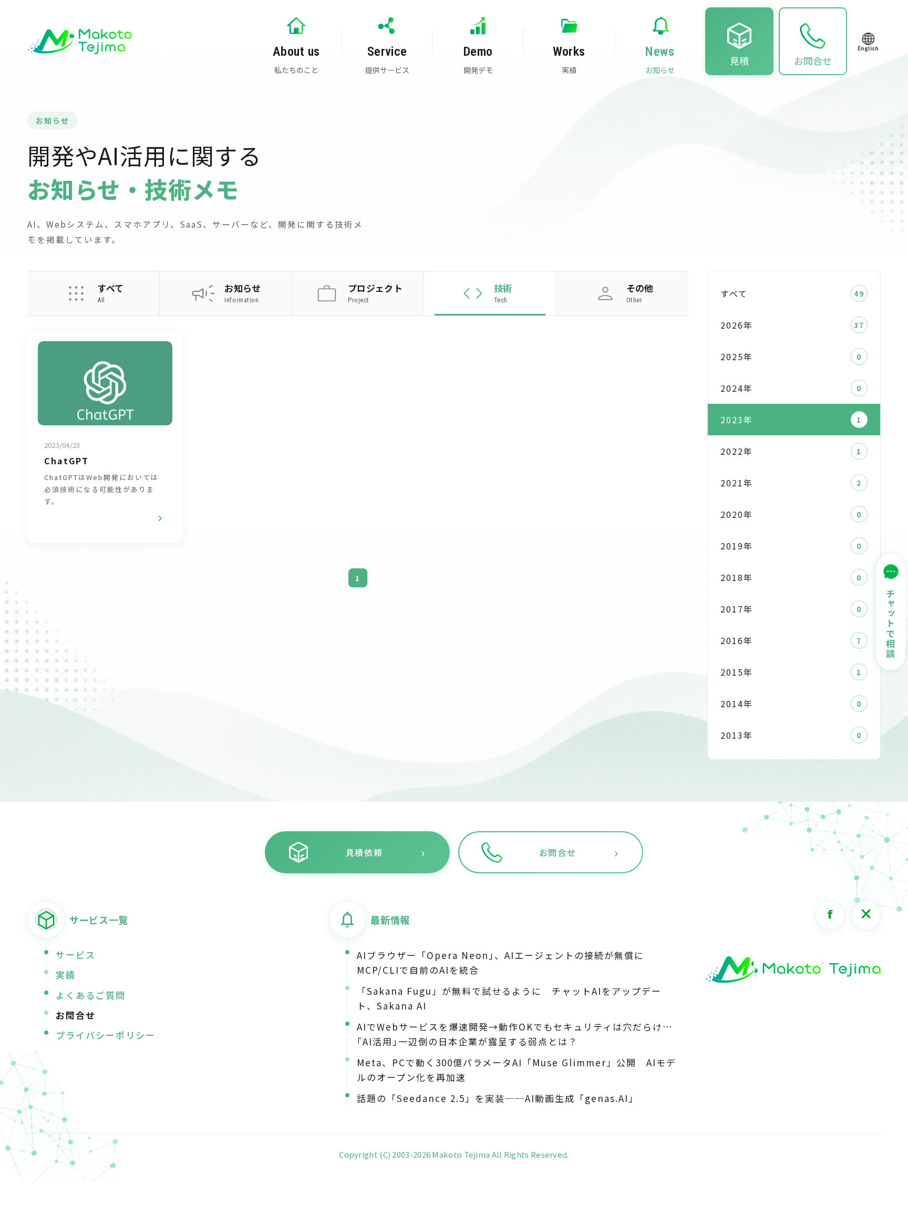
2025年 (736, 356)
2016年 (736, 640)
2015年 (736, 672)
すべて (734, 293)
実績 (66, 974)
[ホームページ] (793, 969)
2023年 (736, 419)
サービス (76, 954)
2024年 (736, 388)
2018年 (736, 577)
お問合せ (76, 1015)
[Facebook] (830, 915)
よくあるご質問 (91, 995)
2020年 (736, 514)
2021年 (736, 482)
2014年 (736, 703)
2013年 (736, 735)
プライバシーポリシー (106, 1035)
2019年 (736, 545)
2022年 (736, 451)
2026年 (736, 325)
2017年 (736, 609)
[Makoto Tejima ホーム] (79, 41)
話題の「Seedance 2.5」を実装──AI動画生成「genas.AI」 (497, 1098)
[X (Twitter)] (866, 915)
